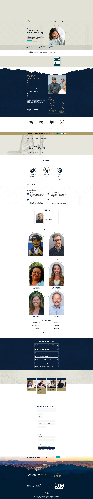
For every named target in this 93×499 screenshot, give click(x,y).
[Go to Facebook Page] (54, 476)
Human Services (61, 390)
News (36, 487)
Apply (34, 40)
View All (46, 397)
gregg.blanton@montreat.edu (56, 317)
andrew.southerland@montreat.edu (57, 259)
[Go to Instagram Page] (57, 476)
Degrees (65, 21)
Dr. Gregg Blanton (57, 316)
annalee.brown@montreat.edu (36, 317)
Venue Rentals (38, 489)
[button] (36, 106)
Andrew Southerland (48, 220)
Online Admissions (53, 21)
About (28, 482)
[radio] (39, 445)
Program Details (59, 179)
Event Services (38, 486)
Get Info (28, 40)
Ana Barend (36, 258)
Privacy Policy (50, 449)
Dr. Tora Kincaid (36, 287)
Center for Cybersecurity (54, 497)
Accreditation (38, 482)
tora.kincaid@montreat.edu (36, 288)
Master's (28, 378)
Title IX (41, 497)
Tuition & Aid (60, 21)
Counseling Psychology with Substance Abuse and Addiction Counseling (41, 391)
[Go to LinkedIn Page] (60, 476)
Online (34, 378)
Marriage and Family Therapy (51, 390)
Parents (28, 489)
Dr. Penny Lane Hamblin (56, 287)
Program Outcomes (59, 497)
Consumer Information (34, 497)
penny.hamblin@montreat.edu (56, 288)
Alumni (28, 484)
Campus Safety (38, 484)
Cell (40, 434)
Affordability (45, 52)
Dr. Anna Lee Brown (36, 316)
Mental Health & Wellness (30, 390)
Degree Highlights (31, 52)
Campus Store (29, 485)
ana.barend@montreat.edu (36, 259)
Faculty (54, 52)
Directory (37, 485)
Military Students (44, 497)
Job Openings (29, 487)
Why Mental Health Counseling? (38, 52)
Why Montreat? (50, 52)
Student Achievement (48, 497)
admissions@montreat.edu (56, 496)
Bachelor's (59, 378)
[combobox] (41, 417)
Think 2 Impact (38, 497)
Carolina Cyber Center (31, 486)
